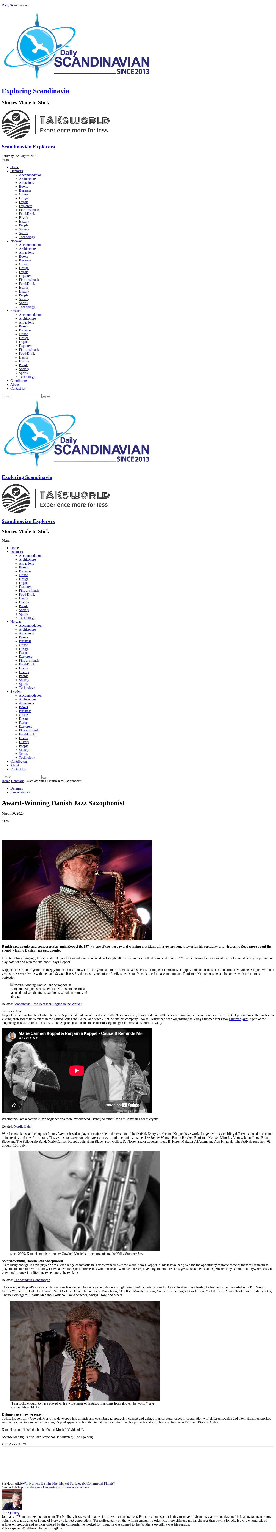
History (24, 221)
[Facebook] (9, 827)
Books (23, 186)
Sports (23, 233)
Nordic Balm (22, 1126)
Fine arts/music (29, 210)
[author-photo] (12, 1509)
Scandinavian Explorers (28, 146)
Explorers (25, 206)
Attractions (26, 182)
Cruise (23, 194)
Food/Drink (27, 213)
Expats (23, 202)
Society (24, 229)
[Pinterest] (40, 827)
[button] (138, 160)
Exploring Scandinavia (35, 91)
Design (24, 198)
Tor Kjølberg (10, 1513)
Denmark (16, 171)
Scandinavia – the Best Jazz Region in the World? (48, 1004)
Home (14, 167)
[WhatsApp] (55, 827)
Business (25, 190)
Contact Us (18, 388)
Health (23, 217)
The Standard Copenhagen (32, 1280)
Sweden (15, 311)
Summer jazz (238, 1019)
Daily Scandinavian (15, 5)
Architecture (27, 179)
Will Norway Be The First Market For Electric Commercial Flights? (69, 1483)
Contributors (18, 380)
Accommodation (30, 175)
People (23, 225)
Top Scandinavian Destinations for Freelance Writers (53, 1487)
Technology (27, 237)
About (14, 384)
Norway (16, 241)
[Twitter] (24, 827)
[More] (71, 827)
